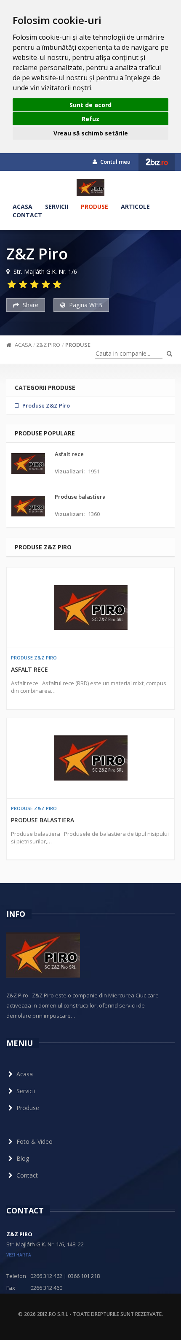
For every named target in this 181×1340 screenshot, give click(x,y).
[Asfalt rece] (90, 607)
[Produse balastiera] (90, 758)
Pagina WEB (84, 305)
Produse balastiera (42, 820)
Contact (27, 215)
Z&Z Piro (48, 345)
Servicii (56, 207)
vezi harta (18, 1255)
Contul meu (114, 161)
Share (29, 305)
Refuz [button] (90, 119)
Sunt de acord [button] (90, 105)
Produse (94, 207)
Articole (135, 207)
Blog (22, 1158)
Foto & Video (34, 1141)
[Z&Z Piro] (90, 187)
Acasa (22, 207)
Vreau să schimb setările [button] (90, 133)
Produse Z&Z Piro (34, 657)
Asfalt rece (29, 669)
